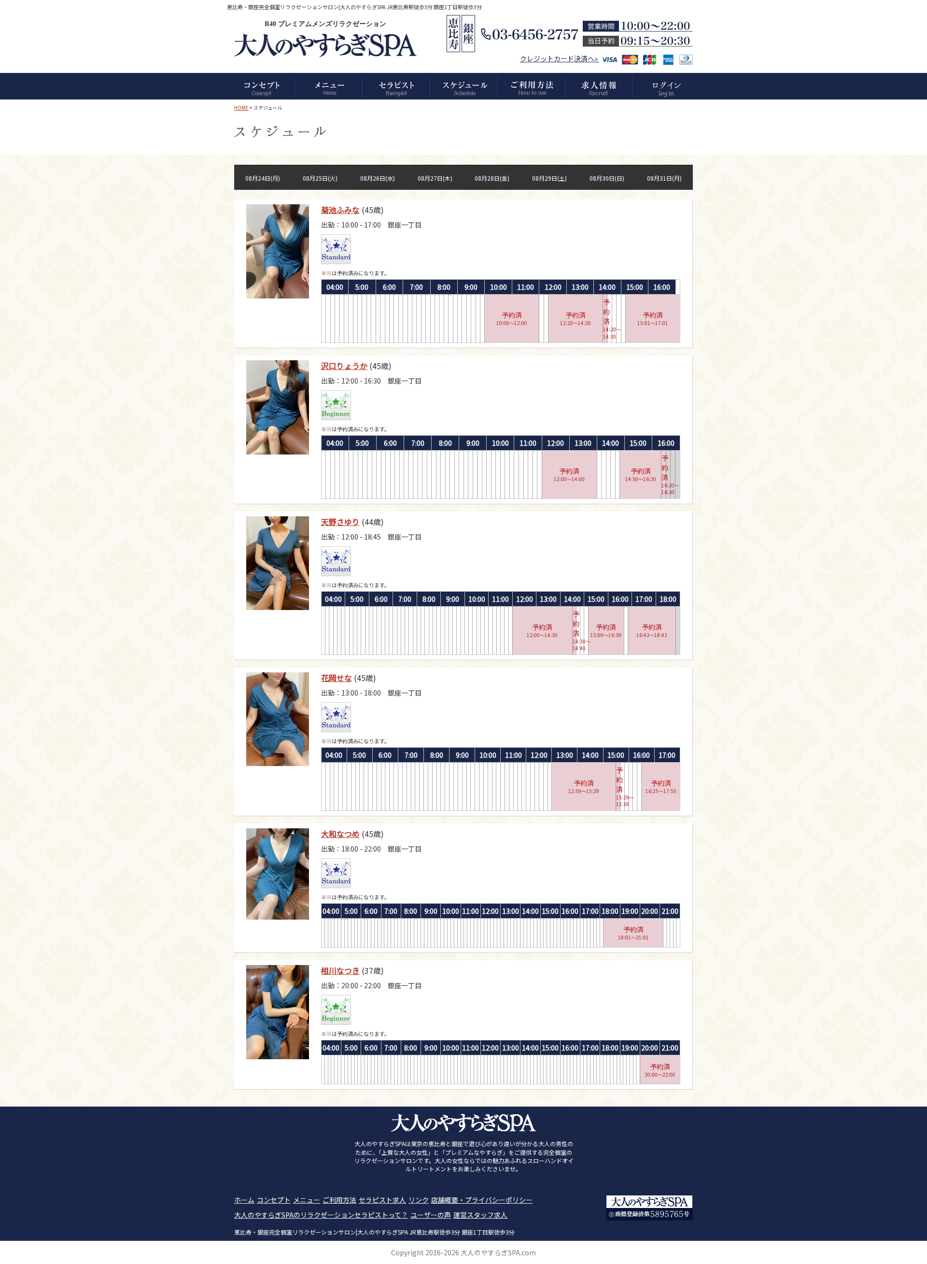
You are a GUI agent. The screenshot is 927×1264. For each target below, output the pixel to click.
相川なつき (340, 970)
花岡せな (336, 677)
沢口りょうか (344, 365)
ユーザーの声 (430, 1215)
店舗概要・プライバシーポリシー (482, 1200)
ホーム (244, 1200)
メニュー (306, 1200)
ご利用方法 (339, 1200)
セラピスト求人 (382, 1200)
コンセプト (274, 1200)
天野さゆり (340, 521)
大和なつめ (340, 833)
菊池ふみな (340, 209)
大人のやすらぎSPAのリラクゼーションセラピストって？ (321, 1215)
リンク (418, 1200)
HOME (241, 107)
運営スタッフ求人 (480, 1215)
